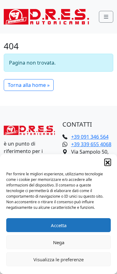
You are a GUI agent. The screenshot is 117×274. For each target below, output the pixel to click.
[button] (108, 162)
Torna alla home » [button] (29, 85)
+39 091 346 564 (90, 136)
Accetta (58, 225)
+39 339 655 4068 (91, 144)
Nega (58, 242)
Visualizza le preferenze (58, 259)
